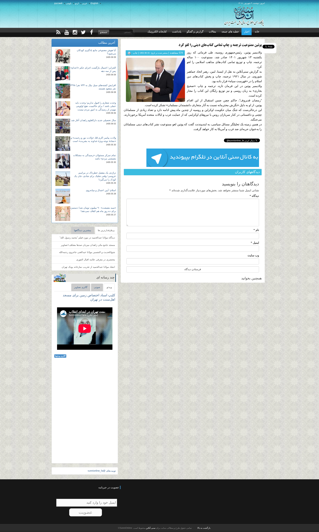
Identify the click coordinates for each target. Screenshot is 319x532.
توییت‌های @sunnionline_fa (102, 470)
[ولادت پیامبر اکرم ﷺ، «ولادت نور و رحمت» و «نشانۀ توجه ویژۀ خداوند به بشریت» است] (62, 143)
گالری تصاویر (80, 287)
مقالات (212, 31)
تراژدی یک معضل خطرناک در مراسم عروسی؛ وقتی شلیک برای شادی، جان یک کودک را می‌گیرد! (95, 176)
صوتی (97, 287)
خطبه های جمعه (230, 31)
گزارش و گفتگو (195, 31)
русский (58, 3)
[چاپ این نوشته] (129, 52)
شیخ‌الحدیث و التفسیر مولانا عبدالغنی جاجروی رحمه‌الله (87, 252)
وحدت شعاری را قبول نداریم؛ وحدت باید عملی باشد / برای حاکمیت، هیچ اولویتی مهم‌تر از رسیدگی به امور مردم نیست (95, 106)
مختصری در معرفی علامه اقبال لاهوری (95, 259)
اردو (77, 3)
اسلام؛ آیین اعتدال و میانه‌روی (101, 190)
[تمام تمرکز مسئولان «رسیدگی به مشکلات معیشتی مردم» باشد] (62, 161)
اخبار (246, 31)
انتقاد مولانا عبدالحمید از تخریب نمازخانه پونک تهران (88, 267)
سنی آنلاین (150, 528)
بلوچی (68, 3)
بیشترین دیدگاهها (82, 230)
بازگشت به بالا (203, 528)
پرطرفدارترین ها (106, 230)
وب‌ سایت (253, 255)
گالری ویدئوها (60, 356)
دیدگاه (254, 195)
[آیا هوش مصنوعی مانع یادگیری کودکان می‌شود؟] (62, 56)
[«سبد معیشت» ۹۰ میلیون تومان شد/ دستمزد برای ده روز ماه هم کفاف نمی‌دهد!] (62, 213)
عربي (84, 3)
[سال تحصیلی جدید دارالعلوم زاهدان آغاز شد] (62, 126)
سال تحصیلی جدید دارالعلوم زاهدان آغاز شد (93, 120)
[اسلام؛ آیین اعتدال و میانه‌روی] (62, 196)
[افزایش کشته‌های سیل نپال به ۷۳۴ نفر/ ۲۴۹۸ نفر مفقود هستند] (62, 91)
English (94, 3)
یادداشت (176, 31)
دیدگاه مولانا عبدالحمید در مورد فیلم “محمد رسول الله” (87, 237)
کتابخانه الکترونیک (157, 31)
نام (256, 230)
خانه (257, 31)
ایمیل (255, 242)
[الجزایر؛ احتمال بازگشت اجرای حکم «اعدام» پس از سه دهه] (62, 73)
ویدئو (109, 287)
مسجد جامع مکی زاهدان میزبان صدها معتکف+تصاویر (88, 245)
